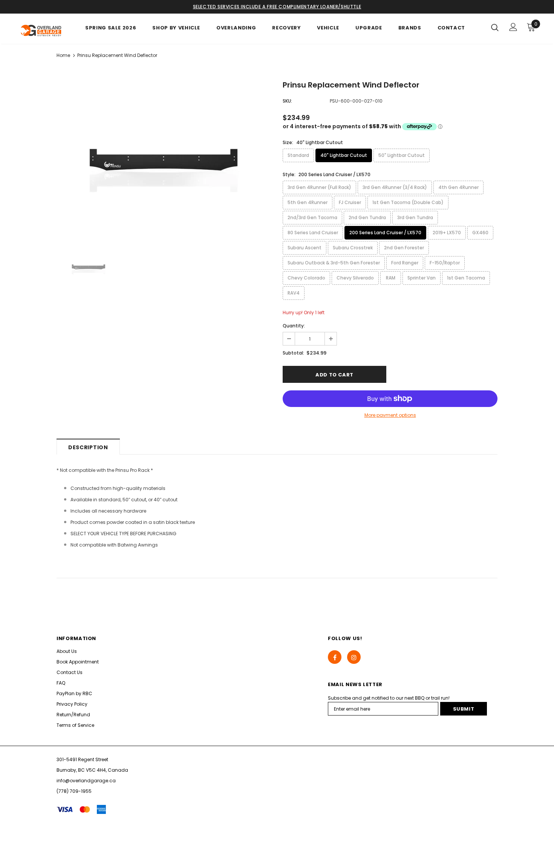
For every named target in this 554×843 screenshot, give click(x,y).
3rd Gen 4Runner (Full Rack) (319, 187)
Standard (298, 155)
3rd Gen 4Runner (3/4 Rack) (395, 187)
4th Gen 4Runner (458, 187)
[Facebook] (334, 657)
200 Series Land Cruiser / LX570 (385, 232)
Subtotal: (293, 353)
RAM (390, 278)
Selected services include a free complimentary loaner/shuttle (277, 6)
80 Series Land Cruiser (313, 232)
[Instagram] (354, 657)
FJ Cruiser (350, 202)
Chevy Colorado (306, 278)
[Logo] (41, 30)
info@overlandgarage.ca (86, 780)
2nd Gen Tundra (367, 217)
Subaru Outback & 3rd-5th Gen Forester (334, 263)
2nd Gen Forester (404, 247)
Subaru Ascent (304, 247)
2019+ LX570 (447, 232)
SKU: (287, 101)
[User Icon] (513, 27)
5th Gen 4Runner (308, 202)
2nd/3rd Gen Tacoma (312, 217)
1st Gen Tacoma (466, 278)
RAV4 (294, 293)
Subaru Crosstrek (353, 247)
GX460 (480, 232)
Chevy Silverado (355, 278)
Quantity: (294, 325)
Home (63, 55)
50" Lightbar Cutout (401, 155)
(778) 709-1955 (74, 791)
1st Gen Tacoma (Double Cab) (408, 202)
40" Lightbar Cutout (343, 155)
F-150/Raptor (445, 263)
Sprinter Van (421, 278)
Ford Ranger (404, 263)
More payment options (390, 415)
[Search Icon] (495, 27)
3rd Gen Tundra (415, 217)
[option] (164, 157)
